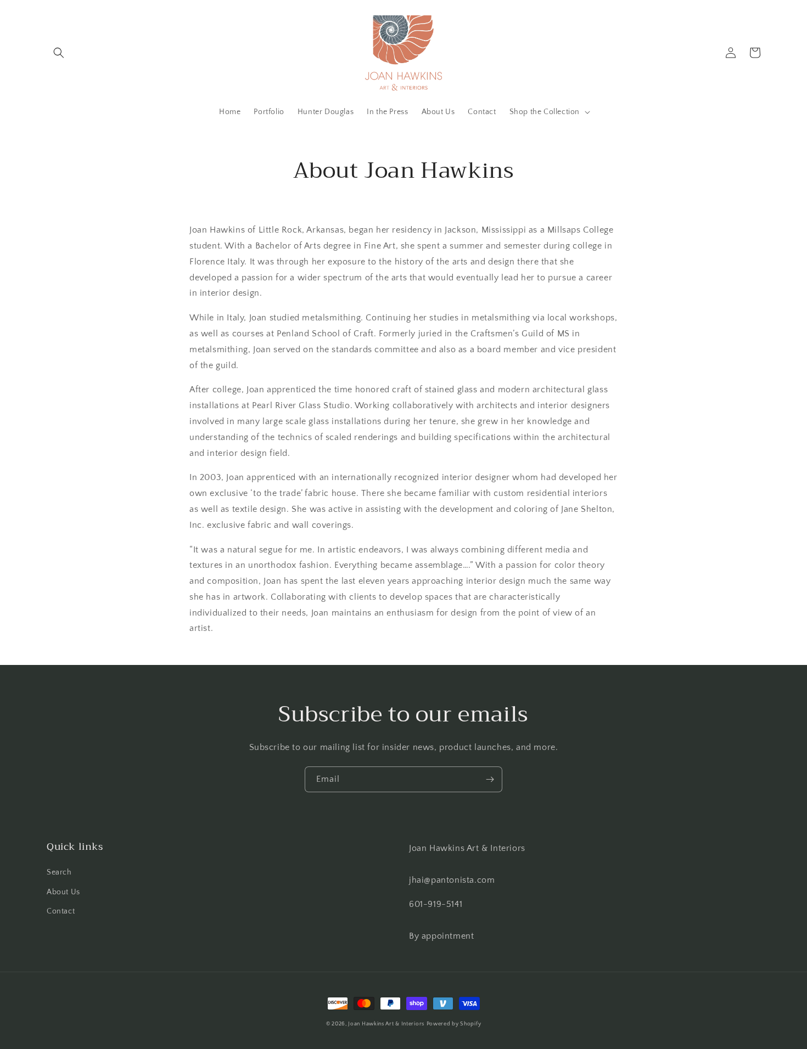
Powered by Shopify (454, 1024)
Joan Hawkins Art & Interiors (386, 1024)
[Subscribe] (490, 779)
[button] (59, 53)
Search (59, 872)
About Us (63, 892)
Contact (61, 911)
